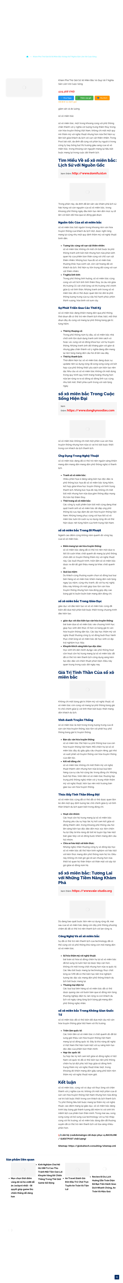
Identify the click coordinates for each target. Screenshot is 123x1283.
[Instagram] (23, 1262)
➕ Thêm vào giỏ (84, 98)
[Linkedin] (18, 1262)
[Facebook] (8, 1262)
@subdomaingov (79, 1135)
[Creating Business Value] (16, 8)
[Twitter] (13, 1262)
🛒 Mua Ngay (66, 98)
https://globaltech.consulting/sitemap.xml (92, 1146)
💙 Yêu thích (102, 98)
